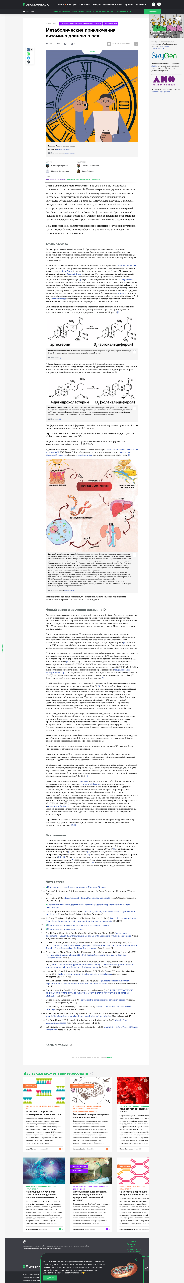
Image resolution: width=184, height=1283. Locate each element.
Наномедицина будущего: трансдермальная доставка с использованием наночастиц (42, 1195)
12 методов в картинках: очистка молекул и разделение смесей (78, 925)
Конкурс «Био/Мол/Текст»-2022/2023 (161, 33)
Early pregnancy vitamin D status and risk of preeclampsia (85, 974)
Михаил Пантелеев (126, 1149)
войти (109, 1057)
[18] (59, 857)
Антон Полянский (32, 1229)
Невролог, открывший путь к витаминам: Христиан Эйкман (76, 887)
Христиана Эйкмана (126, 266)
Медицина (66, 11)
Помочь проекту (134, 1251)
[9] (103, 678)
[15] (69, 852)
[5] (124, 643)
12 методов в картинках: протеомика (65, 929)
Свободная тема (111, 23)
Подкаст (86, 4)
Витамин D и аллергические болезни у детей (103, 1000)
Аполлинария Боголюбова (129, 1229)
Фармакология (32, 1189)
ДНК (49, 1106)
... (130, 11)
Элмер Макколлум (128, 280)
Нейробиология (91, 1109)
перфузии (83, 781)
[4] (132, 455)
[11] (87, 776)
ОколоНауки (122, 11)
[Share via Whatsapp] (28, 53)
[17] (88, 855)
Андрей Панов (31, 1149)
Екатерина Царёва (79, 1149)
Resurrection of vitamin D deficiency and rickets (87, 898)
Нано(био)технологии (47, 1186)
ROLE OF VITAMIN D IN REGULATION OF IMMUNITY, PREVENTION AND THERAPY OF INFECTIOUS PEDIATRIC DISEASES (89, 993)
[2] (118, 312)
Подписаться (152, 11)
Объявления (108, 4)
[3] (129, 455)
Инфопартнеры (134, 1249)
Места (113, 11)
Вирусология (78, 1186)
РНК (27, 1109)
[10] (99, 686)
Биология (57, 11)
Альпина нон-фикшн (161, 92)
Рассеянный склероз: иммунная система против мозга (91, 1116)
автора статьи (69, 153)
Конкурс (97, 4)
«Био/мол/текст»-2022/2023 (56, 179)
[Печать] (136, 44)
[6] (67, 662)
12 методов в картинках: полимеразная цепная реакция (43, 1113)
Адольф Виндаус (58, 299)
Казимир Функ (74, 274)
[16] (88, 852)
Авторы (118, 4)
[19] (63, 857)
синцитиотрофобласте (58, 806)
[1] (80, 280)
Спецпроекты (73, 4)
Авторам (131, 1244)
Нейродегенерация (80, 1111)
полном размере (62, 149)
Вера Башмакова (78, 1229)
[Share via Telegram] (28, 57)
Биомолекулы (78, 11)
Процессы (90, 11)
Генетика (43, 1106)
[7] (63, 673)
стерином (122, 293)
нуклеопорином (84, 455)
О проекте (131, 1241)
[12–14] (73, 825)
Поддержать (50, 1278)
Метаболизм (85, 179)
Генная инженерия (100, 1186)
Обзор (92, 52)
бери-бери (67, 271)
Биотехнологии (102, 11)
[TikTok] (146, 1268)
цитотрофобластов (91, 784)
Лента (61, 4)
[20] (92, 863)
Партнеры (128, 4)
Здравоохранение (93, 1106)
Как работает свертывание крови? (135, 1110)
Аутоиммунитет (79, 1106)
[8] (66, 673)
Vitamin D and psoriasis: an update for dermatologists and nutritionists (78, 1016)
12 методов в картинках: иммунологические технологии (137, 1193)
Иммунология (78, 1109)
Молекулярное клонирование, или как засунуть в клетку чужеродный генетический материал (90, 1196)
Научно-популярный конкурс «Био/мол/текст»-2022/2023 (81, 23)
